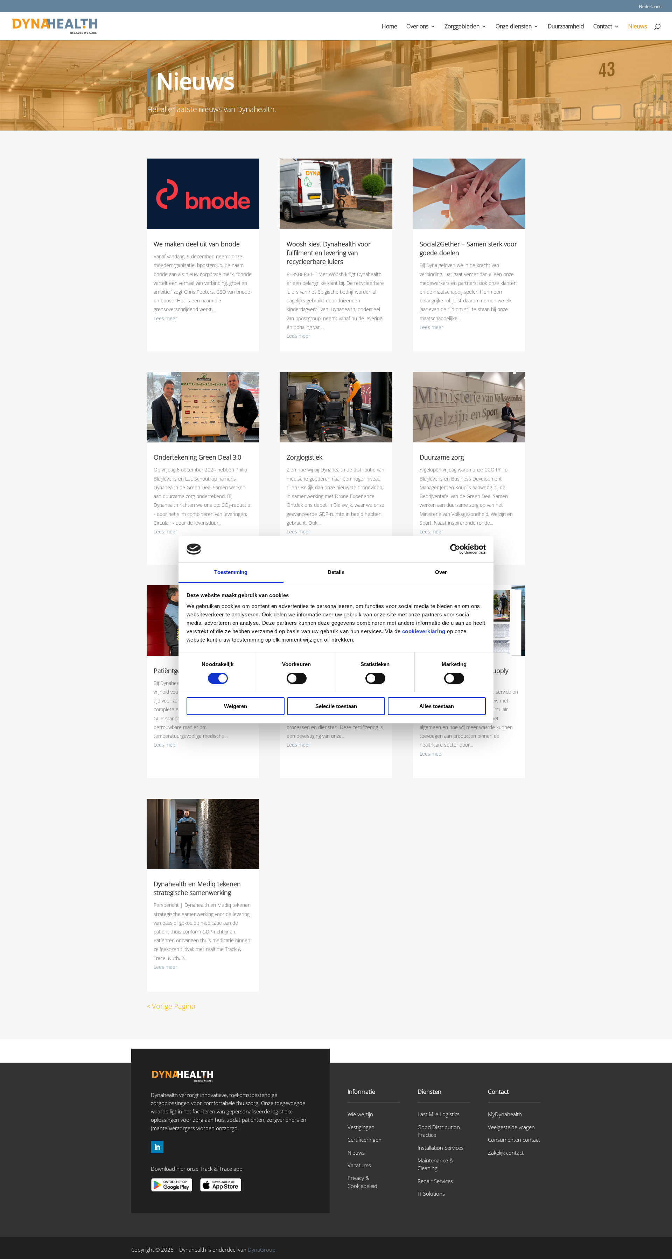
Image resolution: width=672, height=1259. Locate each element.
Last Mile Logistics (439, 1114)
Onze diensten (514, 27)
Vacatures (359, 1165)
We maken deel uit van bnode (197, 244)
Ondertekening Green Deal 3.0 (197, 457)
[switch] (297, 678)
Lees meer (165, 318)
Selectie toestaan (336, 706)
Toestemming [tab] (230, 572)
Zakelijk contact (506, 1152)
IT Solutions (431, 1193)
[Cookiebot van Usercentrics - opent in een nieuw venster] (455, 549)
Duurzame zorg (442, 457)
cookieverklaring (424, 631)
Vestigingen (361, 1127)
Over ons (417, 27)
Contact (602, 27)
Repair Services (435, 1180)
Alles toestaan (436, 706)
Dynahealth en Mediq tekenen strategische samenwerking (197, 888)
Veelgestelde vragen (511, 1127)
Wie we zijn (360, 1114)
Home (389, 27)
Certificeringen (365, 1139)
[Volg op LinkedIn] (157, 1147)
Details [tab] (336, 572)
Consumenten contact (514, 1139)
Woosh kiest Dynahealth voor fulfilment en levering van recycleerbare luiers (329, 253)
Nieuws (637, 27)
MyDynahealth (505, 1114)
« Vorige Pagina (171, 1006)
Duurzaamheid (566, 27)
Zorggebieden (461, 27)
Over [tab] (441, 572)
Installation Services (440, 1147)
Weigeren (235, 706)
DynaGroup (261, 1249)
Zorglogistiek (304, 457)
